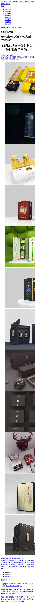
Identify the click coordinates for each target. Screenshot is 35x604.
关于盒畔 (8, 11)
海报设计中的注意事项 (26, 564)
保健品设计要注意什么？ (9, 560)
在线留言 (8, 576)
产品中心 (8, 20)
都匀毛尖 (15, 597)
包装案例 (8, 13)
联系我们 (8, 24)
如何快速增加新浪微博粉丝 (10, 566)
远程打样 (8, 18)
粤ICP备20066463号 (12, 586)
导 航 (2, 6)
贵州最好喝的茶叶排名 (16, 601)
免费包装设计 (7, 599)
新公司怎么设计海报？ (9, 57)
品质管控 (8, 22)
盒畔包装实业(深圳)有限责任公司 (20, 584)
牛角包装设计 (18, 558)
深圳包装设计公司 (18, 599)
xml (21, 586)
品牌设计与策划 (6, 597)
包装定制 (8, 16)
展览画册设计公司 (23, 57)
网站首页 (8, 9)
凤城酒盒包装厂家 (7, 558)
